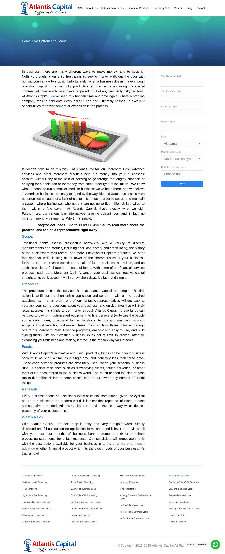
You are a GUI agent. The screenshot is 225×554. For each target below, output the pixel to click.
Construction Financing (33, 515)
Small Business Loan (179, 502)
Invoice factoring (128, 489)
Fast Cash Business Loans (84, 521)
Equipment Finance (80, 515)
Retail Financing (29, 489)
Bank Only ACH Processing (84, 495)
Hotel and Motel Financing (34, 482)
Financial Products (177, 521)
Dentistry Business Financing (36, 521)
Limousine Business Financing (36, 502)
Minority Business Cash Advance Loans (135, 497)
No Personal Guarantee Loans (134, 512)
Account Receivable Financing (85, 475)
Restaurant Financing (32, 475)
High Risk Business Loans (132, 475)
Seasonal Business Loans (181, 489)
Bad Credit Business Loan (83, 489)
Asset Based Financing (82, 482)
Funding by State (177, 515)
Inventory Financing (129, 482)
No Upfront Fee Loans (179, 475)
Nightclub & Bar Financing (34, 495)
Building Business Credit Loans (86, 502)
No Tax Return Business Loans (134, 518)
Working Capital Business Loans (184, 508)
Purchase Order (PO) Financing (184, 482)
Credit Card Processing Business (86, 508)
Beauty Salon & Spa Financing (36, 508)
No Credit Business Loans (132, 505)
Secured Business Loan (180, 495)
